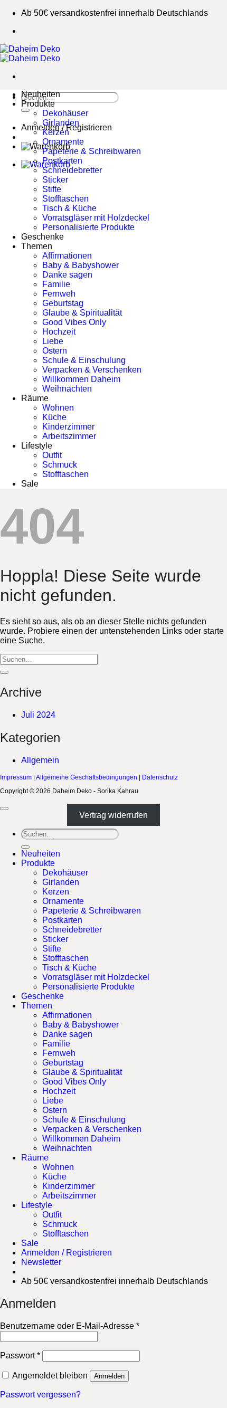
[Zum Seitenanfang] (4, 808)
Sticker (55, 179)
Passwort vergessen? (40, 1394)
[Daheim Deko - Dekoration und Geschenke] (30, 53)
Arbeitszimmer (69, 436)
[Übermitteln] (25, 110)
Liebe (52, 341)
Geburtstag (62, 303)
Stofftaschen (65, 198)
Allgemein (40, 760)
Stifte (51, 189)
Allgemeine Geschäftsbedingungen (86, 777)
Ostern (54, 350)
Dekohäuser (65, 113)
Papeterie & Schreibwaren (91, 151)
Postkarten (62, 160)
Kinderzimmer (68, 426)
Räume (35, 398)
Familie (56, 284)
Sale (30, 483)
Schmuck (59, 464)
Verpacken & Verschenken (91, 369)
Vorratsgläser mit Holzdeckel (95, 217)
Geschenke (42, 236)
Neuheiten (40, 94)
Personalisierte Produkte (88, 227)
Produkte (38, 103)
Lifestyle (36, 445)
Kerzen (55, 132)
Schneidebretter (72, 170)
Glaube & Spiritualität (82, 312)
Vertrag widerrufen (113, 815)
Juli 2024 (38, 714)
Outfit (52, 455)
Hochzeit (58, 331)
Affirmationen (67, 255)
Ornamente (63, 141)
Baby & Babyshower (80, 265)
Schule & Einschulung (84, 360)
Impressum (16, 777)
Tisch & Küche (69, 208)
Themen (36, 246)
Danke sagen (67, 274)
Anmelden (109, 1376)
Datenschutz (160, 777)
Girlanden (60, 122)
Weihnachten (67, 388)
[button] (41, 1262)
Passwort (20, 1355)
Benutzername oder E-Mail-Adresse (69, 1325)
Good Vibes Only (74, 322)
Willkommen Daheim (81, 379)
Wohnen (58, 407)
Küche (54, 417)
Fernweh (58, 293)
